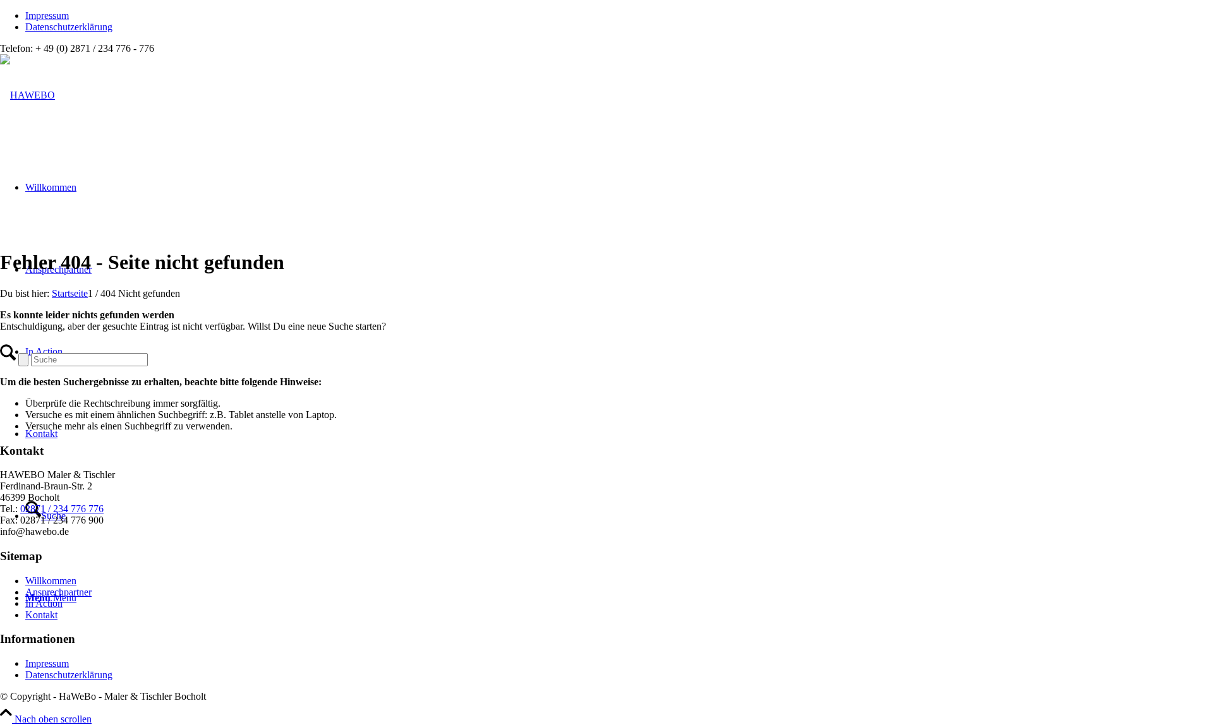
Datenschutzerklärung (68, 26)
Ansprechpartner (58, 592)
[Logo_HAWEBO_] (27, 95)
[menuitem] (619, 15)
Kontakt (41, 614)
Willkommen (50, 580)
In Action (44, 603)
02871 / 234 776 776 (62, 508)
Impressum (47, 15)
